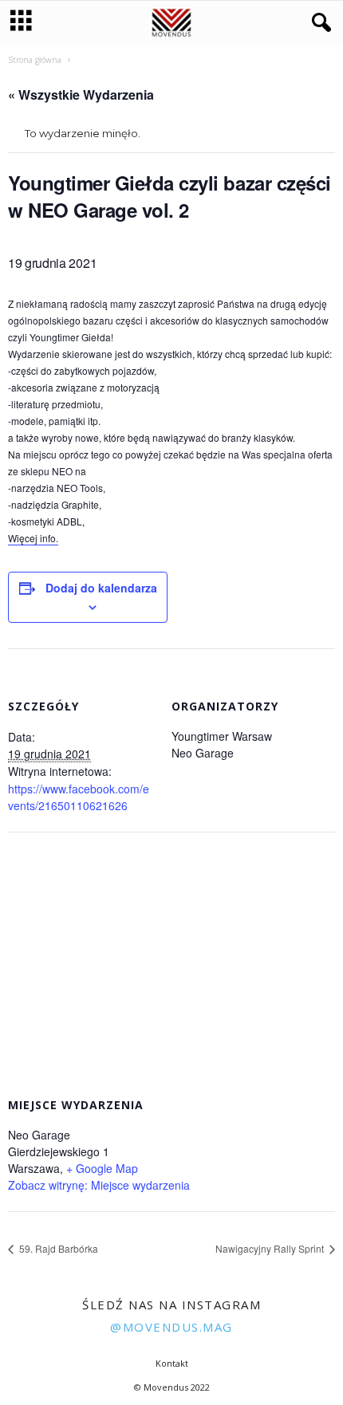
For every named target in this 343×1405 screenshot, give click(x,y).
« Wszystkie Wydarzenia (81, 94)
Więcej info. (33, 538)
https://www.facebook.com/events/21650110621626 (78, 797)
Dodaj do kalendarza (101, 588)
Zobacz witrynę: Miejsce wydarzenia (99, 1185)
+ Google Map (102, 1168)
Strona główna (34, 59)
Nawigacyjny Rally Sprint (270, 1248)
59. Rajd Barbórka (57, 1248)
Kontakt (172, 1363)
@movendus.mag (171, 1327)
